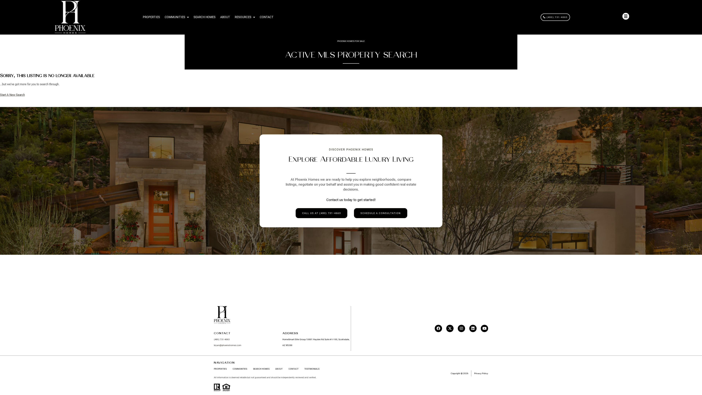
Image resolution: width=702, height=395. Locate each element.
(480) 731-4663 (222, 339)
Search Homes (205, 17)
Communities (175, 17)
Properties (151, 17)
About (225, 17)
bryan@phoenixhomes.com (227, 345)
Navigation (224, 362)
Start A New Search (12, 95)
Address (290, 333)
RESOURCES (243, 17)
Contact (266, 17)
